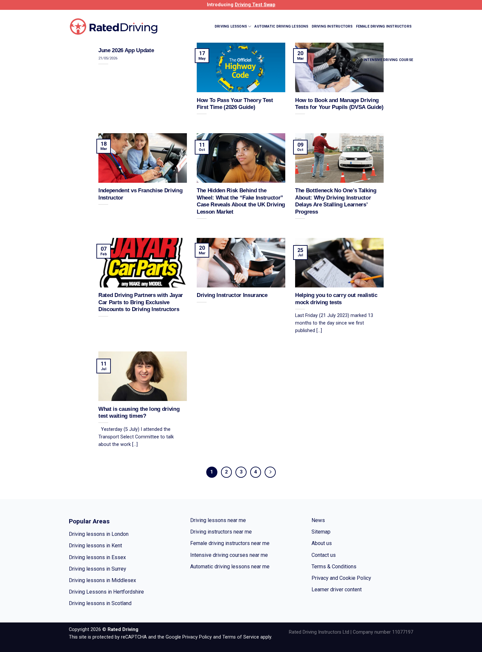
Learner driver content (336, 589)
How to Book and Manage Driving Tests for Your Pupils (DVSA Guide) (339, 104)
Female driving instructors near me (230, 543)
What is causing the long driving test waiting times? (138, 412)
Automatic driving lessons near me (230, 566)
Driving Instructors (332, 26)
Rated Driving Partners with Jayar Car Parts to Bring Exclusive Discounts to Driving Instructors (140, 302)
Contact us (323, 555)
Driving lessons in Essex (97, 557)
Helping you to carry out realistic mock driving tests (336, 298)
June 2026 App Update (126, 50)
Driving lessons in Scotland (100, 603)
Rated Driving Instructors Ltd (319, 632)
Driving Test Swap (255, 5)
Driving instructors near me (221, 532)
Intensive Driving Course (388, 60)
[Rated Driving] (114, 26)
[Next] (270, 472)
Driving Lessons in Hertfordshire (106, 592)
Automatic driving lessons (281, 26)
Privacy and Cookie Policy (341, 578)
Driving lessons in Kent (95, 545)
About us (321, 543)
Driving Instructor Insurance (232, 295)
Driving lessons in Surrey (97, 569)
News (318, 520)
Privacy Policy (197, 637)
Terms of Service (240, 637)
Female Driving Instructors (384, 26)
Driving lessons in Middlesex (102, 580)
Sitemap (321, 532)
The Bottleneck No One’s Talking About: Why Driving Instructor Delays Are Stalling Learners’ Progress (335, 201)
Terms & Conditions (333, 566)
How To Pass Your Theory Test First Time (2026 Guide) (235, 104)
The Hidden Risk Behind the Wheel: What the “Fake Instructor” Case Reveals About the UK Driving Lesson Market (241, 201)
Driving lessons (231, 26)
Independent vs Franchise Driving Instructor (140, 194)
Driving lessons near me (218, 520)
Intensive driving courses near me (229, 555)
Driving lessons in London (99, 534)
